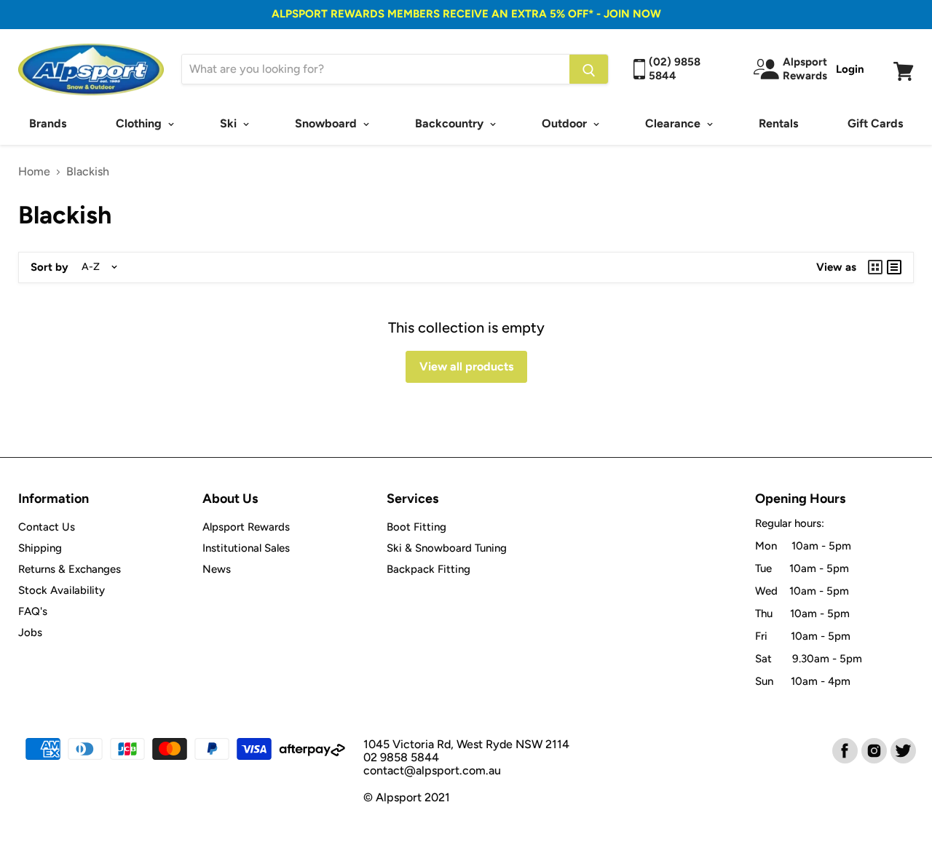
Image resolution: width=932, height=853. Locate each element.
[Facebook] (843, 749)
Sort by (49, 267)
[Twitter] (902, 749)
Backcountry (450, 123)
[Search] (588, 69)
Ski (230, 123)
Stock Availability (61, 590)
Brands (47, 123)
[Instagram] (873, 749)
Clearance (674, 123)
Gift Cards (875, 123)
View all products (466, 366)
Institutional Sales (246, 548)
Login (850, 69)
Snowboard (327, 123)
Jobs (30, 632)
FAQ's (32, 611)
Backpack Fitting (428, 569)
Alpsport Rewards (246, 526)
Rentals (778, 123)
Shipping (40, 548)
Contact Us (46, 526)
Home (34, 171)
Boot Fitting (416, 526)
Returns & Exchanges (69, 569)
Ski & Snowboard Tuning (447, 548)
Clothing (140, 123)
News (216, 569)
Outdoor (566, 123)
